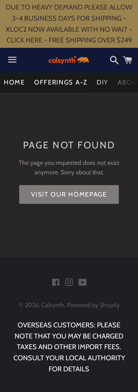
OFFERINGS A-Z (60, 82)
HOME (14, 82)
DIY (102, 82)
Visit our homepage (69, 194)
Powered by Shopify (93, 305)
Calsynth (52, 305)
